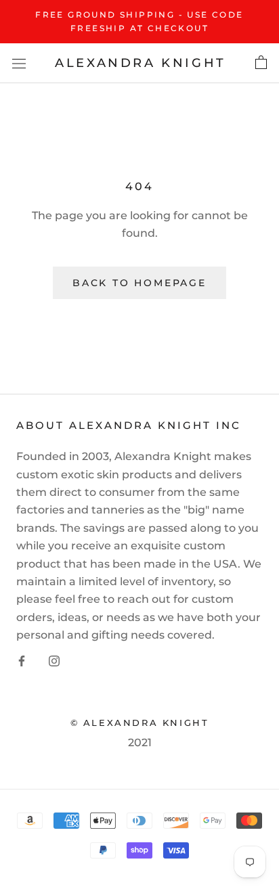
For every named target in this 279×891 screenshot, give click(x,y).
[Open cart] (261, 63)
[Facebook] (21, 661)
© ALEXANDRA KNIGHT (139, 722)
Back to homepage (139, 283)
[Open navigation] (19, 63)
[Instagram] (54, 661)
